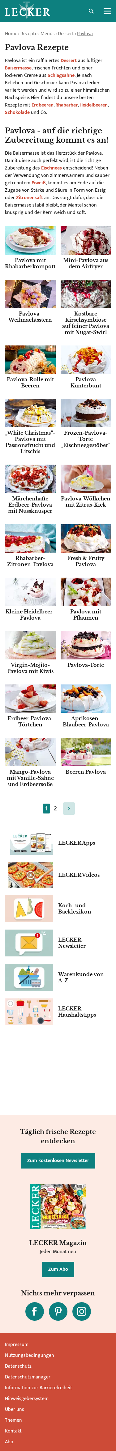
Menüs (48, 34)
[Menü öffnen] (107, 11)
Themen (13, 1420)
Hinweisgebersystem (27, 1399)
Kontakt (13, 1431)
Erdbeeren (43, 105)
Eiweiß (39, 183)
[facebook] (34, 1311)
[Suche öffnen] (91, 11)
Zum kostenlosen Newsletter (58, 1160)
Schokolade (18, 112)
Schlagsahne (61, 75)
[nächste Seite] (69, 808)
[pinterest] (58, 1311)
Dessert (66, 34)
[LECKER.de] (27, 11)
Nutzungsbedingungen (29, 1355)
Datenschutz (18, 1366)
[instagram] (81, 1311)
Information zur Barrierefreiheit (38, 1388)
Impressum (16, 1344)
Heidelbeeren (93, 105)
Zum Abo (58, 1269)
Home (11, 34)
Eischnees (52, 168)
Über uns (14, 1409)
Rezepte (28, 34)
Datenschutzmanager (27, 1377)
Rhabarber (66, 105)
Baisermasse (18, 68)
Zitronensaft (30, 198)
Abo (9, 1442)
